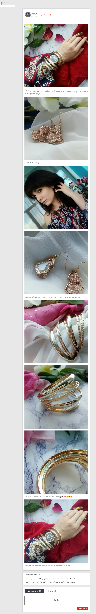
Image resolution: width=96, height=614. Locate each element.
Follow (46, 15)
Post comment (82, 608)
